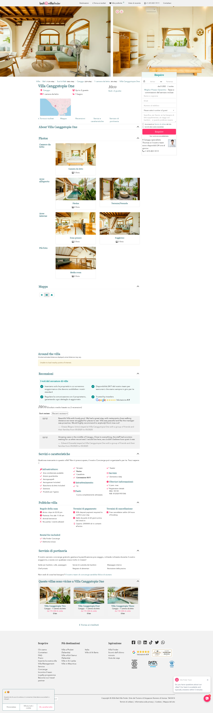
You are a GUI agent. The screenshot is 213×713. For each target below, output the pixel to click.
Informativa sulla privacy (144, 702)
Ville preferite (118, 2)
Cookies (158, 702)
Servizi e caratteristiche (97, 120)
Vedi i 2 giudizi (114, 91)
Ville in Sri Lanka (69, 661)
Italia (87, 649)
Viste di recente (134, 3)
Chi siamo (42, 649)
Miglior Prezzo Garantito (155, 89)
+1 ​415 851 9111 (153, 3)
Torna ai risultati (100, 3)
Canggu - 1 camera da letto (55, 608)
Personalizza (11, 707)
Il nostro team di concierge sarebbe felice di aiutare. (88, 574)
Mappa (63, 118)
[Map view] (46, 295)
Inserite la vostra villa (47, 661)
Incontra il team (45, 672)
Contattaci (167, 3)
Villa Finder (113, 649)
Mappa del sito (169, 702)
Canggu (46, 90)
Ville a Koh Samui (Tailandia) (69, 657)
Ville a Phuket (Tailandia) (67, 651)
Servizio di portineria (114, 120)
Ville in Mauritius (69, 663)
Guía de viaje (114, 658)
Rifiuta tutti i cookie (28, 707)
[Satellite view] (41, 295)
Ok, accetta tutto (45, 707)
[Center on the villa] (51, 295)
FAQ (40, 655)
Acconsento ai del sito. (158, 124)
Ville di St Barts (91, 652)
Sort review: (44, 413)
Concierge (42, 669)
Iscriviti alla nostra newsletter (154, 127)
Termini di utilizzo (160, 124)
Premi (40, 658)
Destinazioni (84, 3)
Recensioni (80, 118)
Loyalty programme (47, 675)
